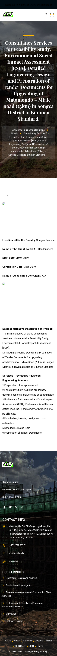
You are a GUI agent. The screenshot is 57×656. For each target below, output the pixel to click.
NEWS (49, 640)
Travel (40, 646)
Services (27, 640)
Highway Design (14, 621)
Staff (31, 646)
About (17, 640)
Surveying (11, 614)
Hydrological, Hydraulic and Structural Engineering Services (22, 605)
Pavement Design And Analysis (21, 578)
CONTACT (20, 646)
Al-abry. (44, 651)
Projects (39, 640)
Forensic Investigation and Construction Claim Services (26, 594)
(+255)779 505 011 (18, 545)
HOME (8, 640)
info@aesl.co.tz (16, 553)
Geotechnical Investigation (19, 585)
